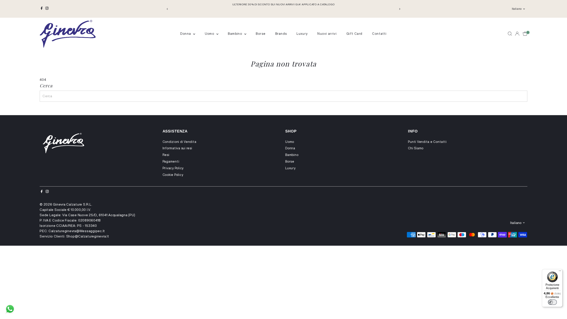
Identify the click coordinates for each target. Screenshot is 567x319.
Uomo (210, 33)
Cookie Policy (173, 174)
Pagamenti (171, 161)
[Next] (399, 9)
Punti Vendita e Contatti (427, 141)
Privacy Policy (173, 168)
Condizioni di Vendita (179, 141)
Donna (186, 33)
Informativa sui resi (177, 148)
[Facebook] (42, 9)
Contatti (379, 33)
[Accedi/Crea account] (517, 34)
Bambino (235, 33)
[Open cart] (525, 34)
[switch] (552, 302)
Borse (261, 33)
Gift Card (354, 33)
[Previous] (168, 9)
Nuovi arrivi (327, 33)
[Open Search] (510, 34)
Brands (281, 33)
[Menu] (560, 271)
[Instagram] (47, 9)
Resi (166, 154)
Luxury (302, 33)
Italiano (517, 8)
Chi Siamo (415, 148)
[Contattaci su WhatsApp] (10, 309)
